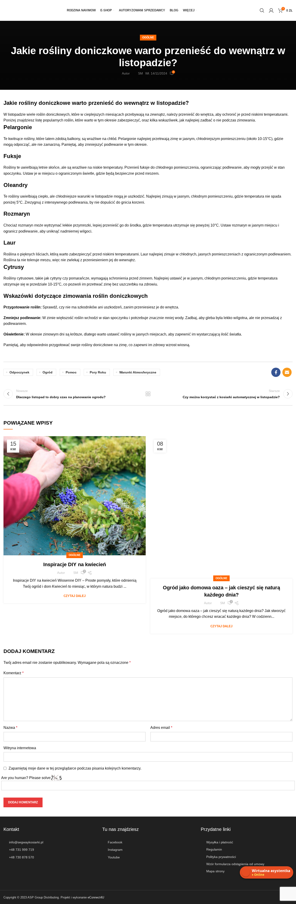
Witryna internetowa (19, 748)
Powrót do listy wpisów (148, 393)
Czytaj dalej (75, 595)
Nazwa (10, 728)
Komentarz (13, 673)
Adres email (161, 728)
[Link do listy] (49, 842)
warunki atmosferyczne (137, 372)
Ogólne (148, 37)
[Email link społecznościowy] (287, 372)
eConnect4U (96, 897)
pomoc (71, 372)
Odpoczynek (19, 372)
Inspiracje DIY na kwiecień (74, 564)
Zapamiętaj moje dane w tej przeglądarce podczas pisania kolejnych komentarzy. (75, 768)
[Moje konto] (271, 10)
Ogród (47, 372)
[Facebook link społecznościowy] (276, 372)
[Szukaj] (262, 10)
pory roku (98, 372)
